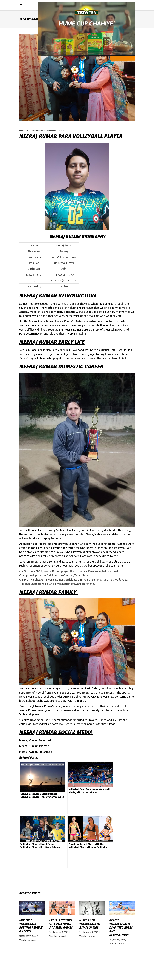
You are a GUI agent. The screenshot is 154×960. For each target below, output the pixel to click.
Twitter (44, 746)
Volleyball (51, 130)
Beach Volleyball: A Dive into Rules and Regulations (121, 927)
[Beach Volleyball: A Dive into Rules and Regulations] (122, 908)
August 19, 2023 (117, 939)
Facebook (45, 740)
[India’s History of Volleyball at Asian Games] (62, 908)
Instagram (45, 751)
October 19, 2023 (27, 936)
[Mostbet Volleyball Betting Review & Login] (32, 908)
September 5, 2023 (59, 932)
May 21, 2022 (24, 130)
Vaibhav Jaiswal (38, 130)
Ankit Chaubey (116, 943)
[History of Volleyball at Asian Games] (92, 908)
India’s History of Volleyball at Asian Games (61, 923)
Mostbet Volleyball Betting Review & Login (30, 925)
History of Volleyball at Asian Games (89, 923)
